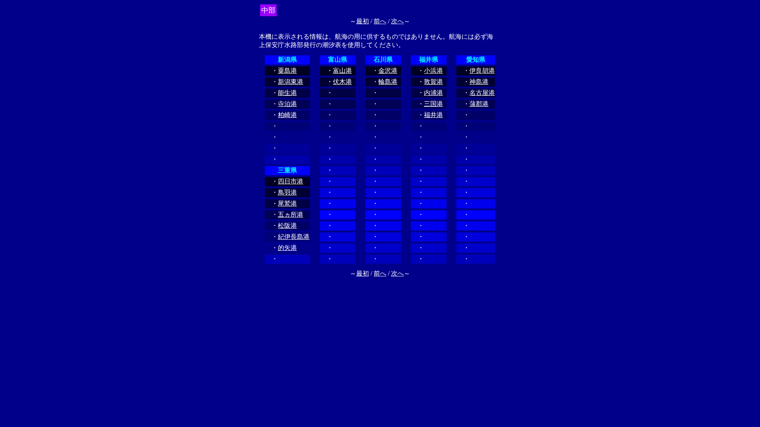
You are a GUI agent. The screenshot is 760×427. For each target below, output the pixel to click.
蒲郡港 (478, 103)
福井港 (433, 114)
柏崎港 (287, 114)
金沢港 (387, 70)
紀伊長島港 (294, 236)
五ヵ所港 (290, 214)
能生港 (287, 92)
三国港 (433, 103)
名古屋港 (482, 92)
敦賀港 (433, 81)
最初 (362, 21)
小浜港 (433, 70)
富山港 (342, 70)
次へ (397, 21)
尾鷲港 (287, 203)
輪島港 (387, 81)
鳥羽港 (287, 192)
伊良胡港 (482, 70)
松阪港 (287, 225)
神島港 (478, 81)
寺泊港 (287, 103)
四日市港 (290, 181)
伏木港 (342, 81)
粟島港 (287, 70)
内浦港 (433, 92)
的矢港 (287, 247)
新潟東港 (290, 81)
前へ (380, 21)
